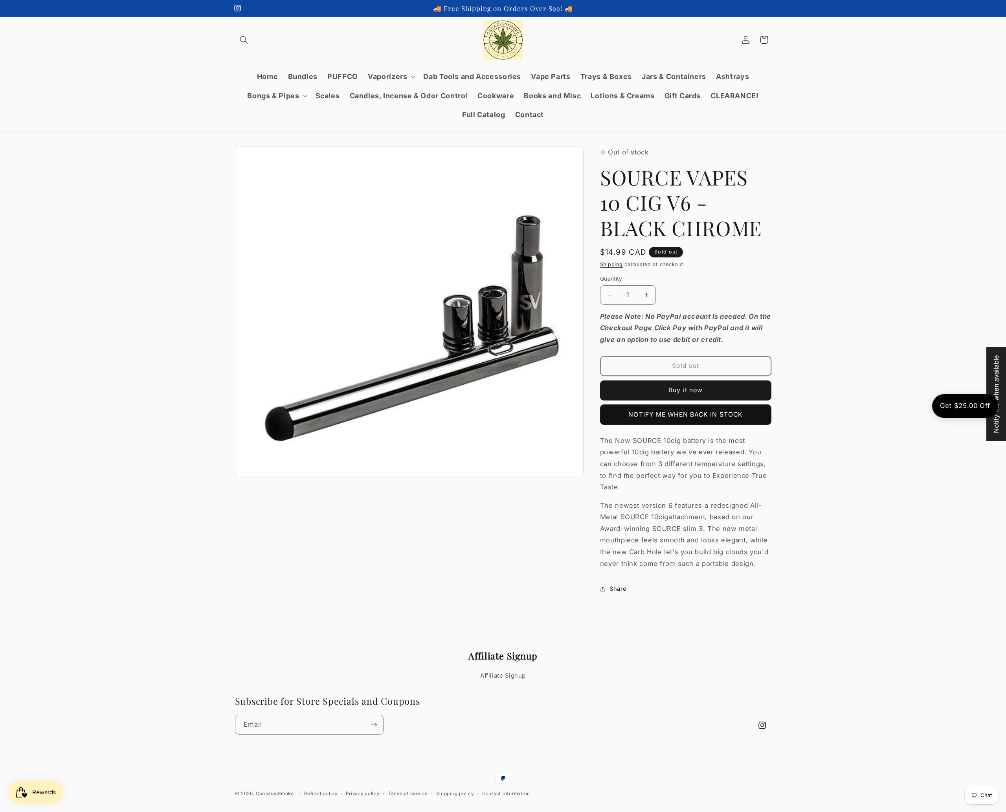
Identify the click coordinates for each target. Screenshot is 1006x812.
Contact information (506, 793)
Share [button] (618, 588)
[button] (244, 40)
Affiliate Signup (503, 675)
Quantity (611, 279)
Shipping (611, 264)
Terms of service (408, 793)
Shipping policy (455, 793)
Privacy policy (362, 793)
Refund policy (321, 793)
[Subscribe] (374, 724)
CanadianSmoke (275, 793)
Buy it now (685, 390)
